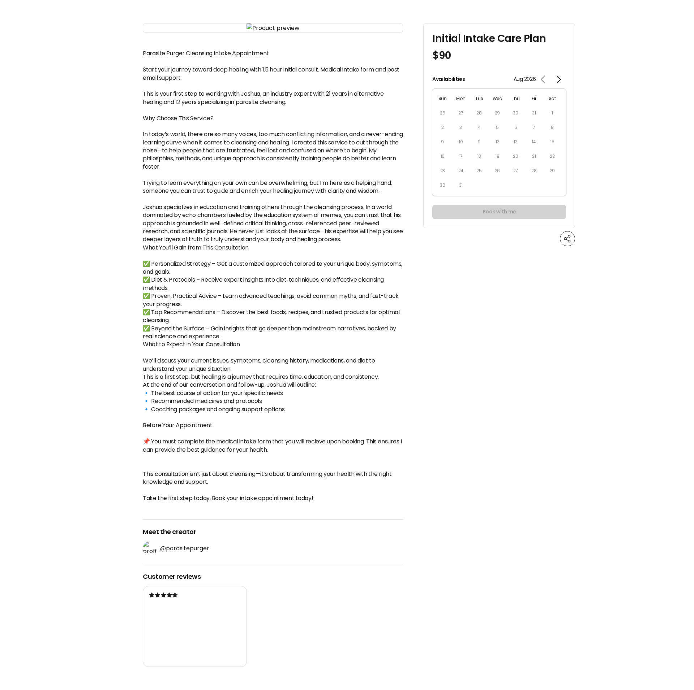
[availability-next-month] (558, 79)
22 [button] (552, 156)
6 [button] (515, 127)
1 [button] (552, 113)
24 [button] (460, 171)
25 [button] (478, 171)
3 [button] (460, 127)
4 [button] (479, 127)
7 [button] (534, 127)
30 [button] (515, 113)
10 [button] (461, 142)
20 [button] (515, 156)
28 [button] (478, 113)
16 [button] (443, 156)
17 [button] (461, 156)
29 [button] (497, 113)
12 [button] (497, 142)
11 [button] (479, 142)
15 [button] (552, 142)
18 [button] (479, 156)
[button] (273, 27)
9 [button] (442, 142)
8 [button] (552, 127)
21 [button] (534, 156)
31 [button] (534, 113)
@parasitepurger (184, 548)
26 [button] (442, 113)
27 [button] (460, 113)
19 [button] (497, 156)
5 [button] (497, 127)
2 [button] (442, 127)
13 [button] (515, 142)
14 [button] (534, 142)
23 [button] (442, 171)
